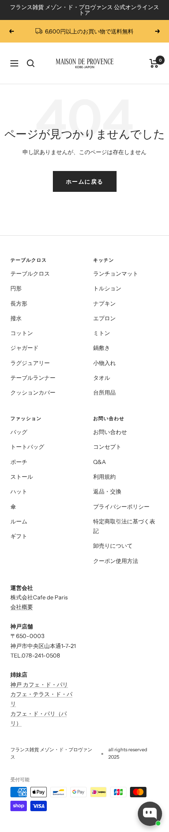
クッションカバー (32, 392)
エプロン (104, 318)
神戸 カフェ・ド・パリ (39, 684)
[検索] (31, 63)
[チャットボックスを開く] (150, 814)
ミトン (101, 332)
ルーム (18, 521)
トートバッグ (27, 446)
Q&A (99, 461)
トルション (107, 288)
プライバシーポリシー (121, 506)
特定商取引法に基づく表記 (124, 526)
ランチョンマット (115, 273)
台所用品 (104, 392)
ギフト (18, 536)
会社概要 (21, 606)
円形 (16, 288)
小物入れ (104, 362)
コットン (21, 332)
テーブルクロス (30, 273)
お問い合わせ (110, 431)
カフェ (18, 713)
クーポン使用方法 (115, 560)
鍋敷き (101, 347)
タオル (101, 377)
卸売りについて (113, 545)
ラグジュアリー (30, 362)
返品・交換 (107, 491)
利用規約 (104, 476)
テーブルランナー (32, 377)
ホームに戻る (85, 181)
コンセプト (107, 446)
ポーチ (18, 461)
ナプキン (104, 303)
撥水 (16, 318)
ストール (21, 476)
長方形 (18, 303)
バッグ (18, 431)
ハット (18, 491)
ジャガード (24, 347)
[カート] (154, 63)
